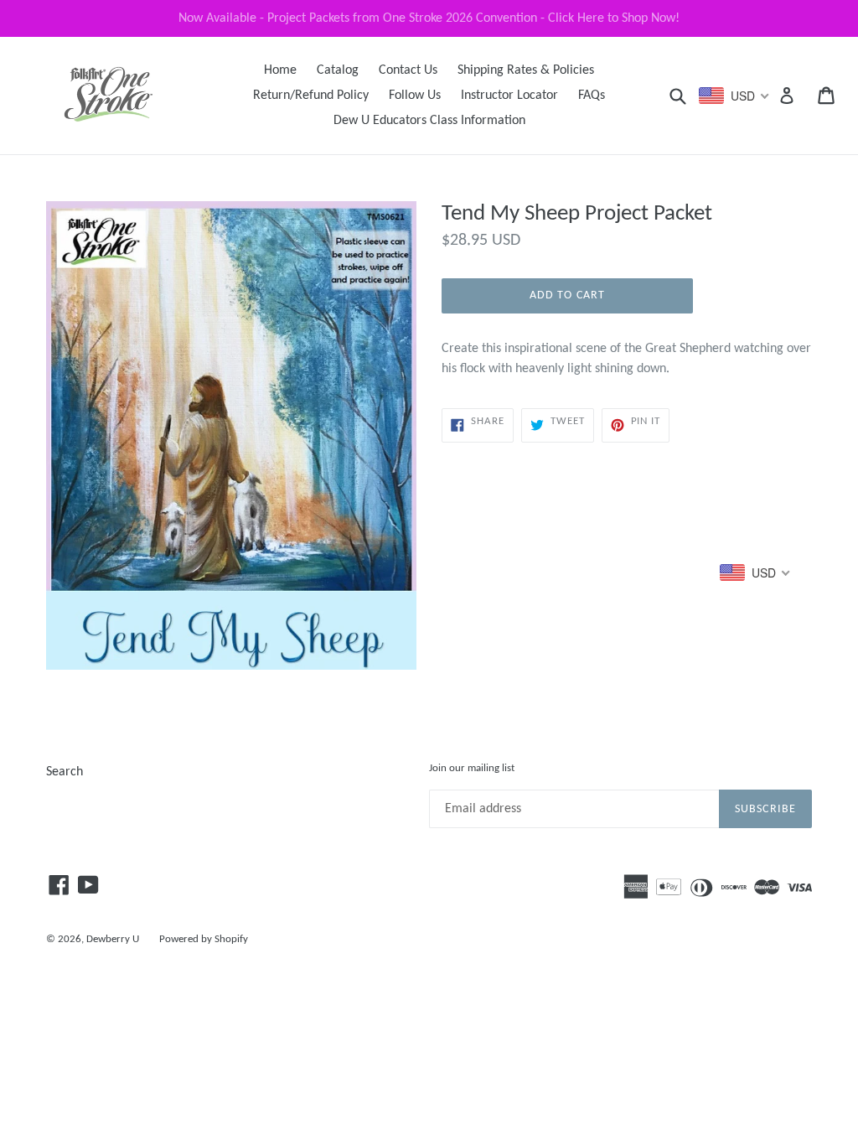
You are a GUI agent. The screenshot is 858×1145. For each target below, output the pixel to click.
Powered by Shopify (203, 939)
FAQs (591, 95)
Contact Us (408, 70)
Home (280, 70)
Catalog (338, 70)
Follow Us (415, 95)
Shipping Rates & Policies (525, 70)
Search (64, 772)
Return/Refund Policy (311, 95)
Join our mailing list (471, 768)
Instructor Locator (509, 95)
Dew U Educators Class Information (429, 120)
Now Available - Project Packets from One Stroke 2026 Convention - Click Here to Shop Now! (429, 18)
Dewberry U (112, 939)
